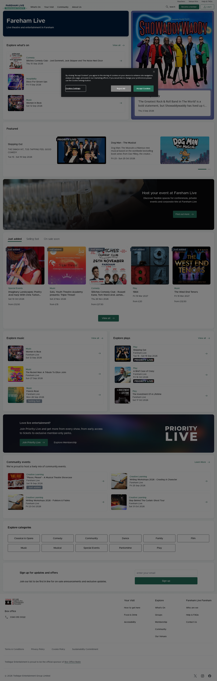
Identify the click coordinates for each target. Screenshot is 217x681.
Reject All (121, 88)
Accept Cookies (143, 88)
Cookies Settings (73, 88)
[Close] (154, 71)
